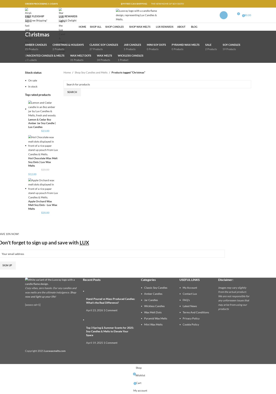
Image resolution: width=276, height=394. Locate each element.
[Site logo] (138, 15)
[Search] (231, 15)
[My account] (224, 15)
